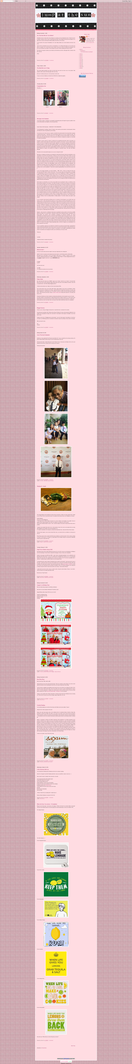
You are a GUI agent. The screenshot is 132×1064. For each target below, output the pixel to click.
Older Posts (73, 1045)
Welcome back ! (40, 249)
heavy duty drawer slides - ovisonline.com (54, 691)
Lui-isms (41, 480)
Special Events (51, 480)
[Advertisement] (92, 90)
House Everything (68, 29)
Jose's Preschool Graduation (43, 335)
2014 (80, 59)
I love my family (43, 671)
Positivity (42, 761)
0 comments (51, 60)
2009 (80, 66)
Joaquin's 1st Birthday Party (43, 585)
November (82, 50)
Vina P (89, 36)
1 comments (51, 113)
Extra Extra (42, 577)
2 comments (51, 302)
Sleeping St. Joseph (41, 486)
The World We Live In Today (43, 68)
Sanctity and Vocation (49, 577)
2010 (80, 65)
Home (95, 29)
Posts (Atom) (44, 1047)
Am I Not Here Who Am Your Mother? (45, 35)
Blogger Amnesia (40, 308)
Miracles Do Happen (50, 671)
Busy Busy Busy (40, 679)
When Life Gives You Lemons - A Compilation (47, 804)
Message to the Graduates (43, 118)
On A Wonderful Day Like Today (79, 29)
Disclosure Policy (89, 29)
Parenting (45, 480)
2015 (80, 58)
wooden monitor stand (57, 292)
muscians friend (48, 785)
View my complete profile (90, 42)
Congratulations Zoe (41, 86)
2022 (80, 49)
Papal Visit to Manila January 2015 (44, 549)
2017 (80, 56)
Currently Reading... (41, 705)
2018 (80, 55)
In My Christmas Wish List (43, 769)
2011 (80, 63)
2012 (80, 62)
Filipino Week (40, 279)
